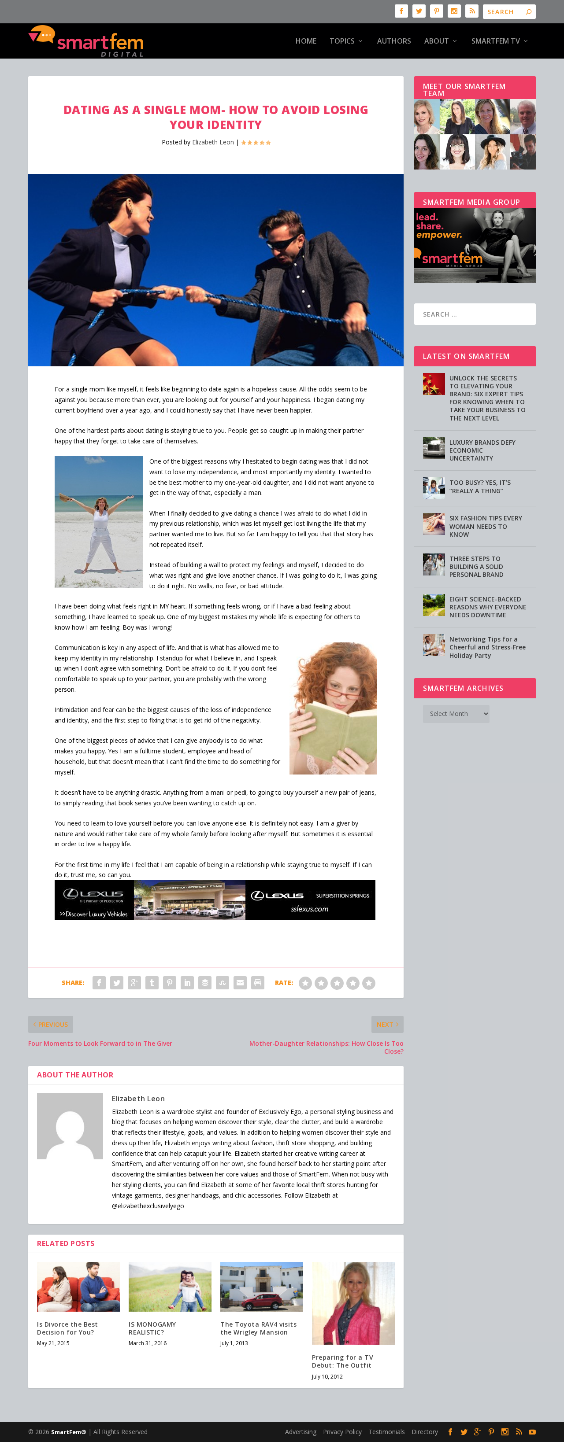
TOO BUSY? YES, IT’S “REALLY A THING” (480, 486)
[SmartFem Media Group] (474, 281)
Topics (342, 41)
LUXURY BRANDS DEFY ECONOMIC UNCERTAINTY (482, 450)
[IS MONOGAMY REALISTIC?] (170, 1287)
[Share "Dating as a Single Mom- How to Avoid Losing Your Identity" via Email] (240, 983)
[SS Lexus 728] (215, 917)
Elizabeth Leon (213, 142)
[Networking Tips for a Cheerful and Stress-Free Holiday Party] (434, 645)
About (436, 41)
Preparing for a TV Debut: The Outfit (342, 1361)
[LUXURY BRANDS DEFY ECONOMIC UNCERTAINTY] (434, 448)
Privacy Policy (342, 1431)
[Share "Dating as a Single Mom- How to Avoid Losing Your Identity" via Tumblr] (152, 983)
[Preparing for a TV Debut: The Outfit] (353, 1303)
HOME (306, 41)
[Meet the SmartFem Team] (474, 167)
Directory (425, 1431)
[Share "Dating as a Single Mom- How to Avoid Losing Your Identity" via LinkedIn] (187, 983)
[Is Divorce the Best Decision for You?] (78, 1287)
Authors (394, 41)
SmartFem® (68, 1432)
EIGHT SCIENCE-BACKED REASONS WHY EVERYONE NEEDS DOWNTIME (488, 607)
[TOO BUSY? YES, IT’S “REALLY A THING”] (434, 488)
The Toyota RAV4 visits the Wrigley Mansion (258, 1328)
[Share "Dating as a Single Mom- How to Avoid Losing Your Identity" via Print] (258, 983)
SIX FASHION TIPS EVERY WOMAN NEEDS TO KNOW (485, 526)
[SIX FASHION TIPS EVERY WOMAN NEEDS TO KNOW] (434, 524)
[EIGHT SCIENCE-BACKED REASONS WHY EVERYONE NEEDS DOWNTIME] (434, 605)
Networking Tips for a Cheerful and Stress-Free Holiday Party (487, 647)
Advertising (300, 1431)
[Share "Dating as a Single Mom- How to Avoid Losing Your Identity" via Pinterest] (169, 983)
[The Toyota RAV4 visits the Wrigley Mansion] (261, 1287)
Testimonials (386, 1431)
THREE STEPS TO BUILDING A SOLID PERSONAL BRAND (476, 566)
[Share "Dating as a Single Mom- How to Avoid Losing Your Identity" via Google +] (134, 983)
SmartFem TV (495, 41)
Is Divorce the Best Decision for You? (67, 1328)
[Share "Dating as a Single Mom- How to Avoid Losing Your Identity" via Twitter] (117, 983)
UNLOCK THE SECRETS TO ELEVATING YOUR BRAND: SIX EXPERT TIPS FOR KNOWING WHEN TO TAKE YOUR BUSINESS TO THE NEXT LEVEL (487, 398)
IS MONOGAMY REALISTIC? (152, 1328)
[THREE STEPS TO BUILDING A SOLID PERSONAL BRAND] (434, 564)
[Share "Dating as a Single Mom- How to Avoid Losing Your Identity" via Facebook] (99, 983)
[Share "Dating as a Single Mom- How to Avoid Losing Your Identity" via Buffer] (205, 983)
